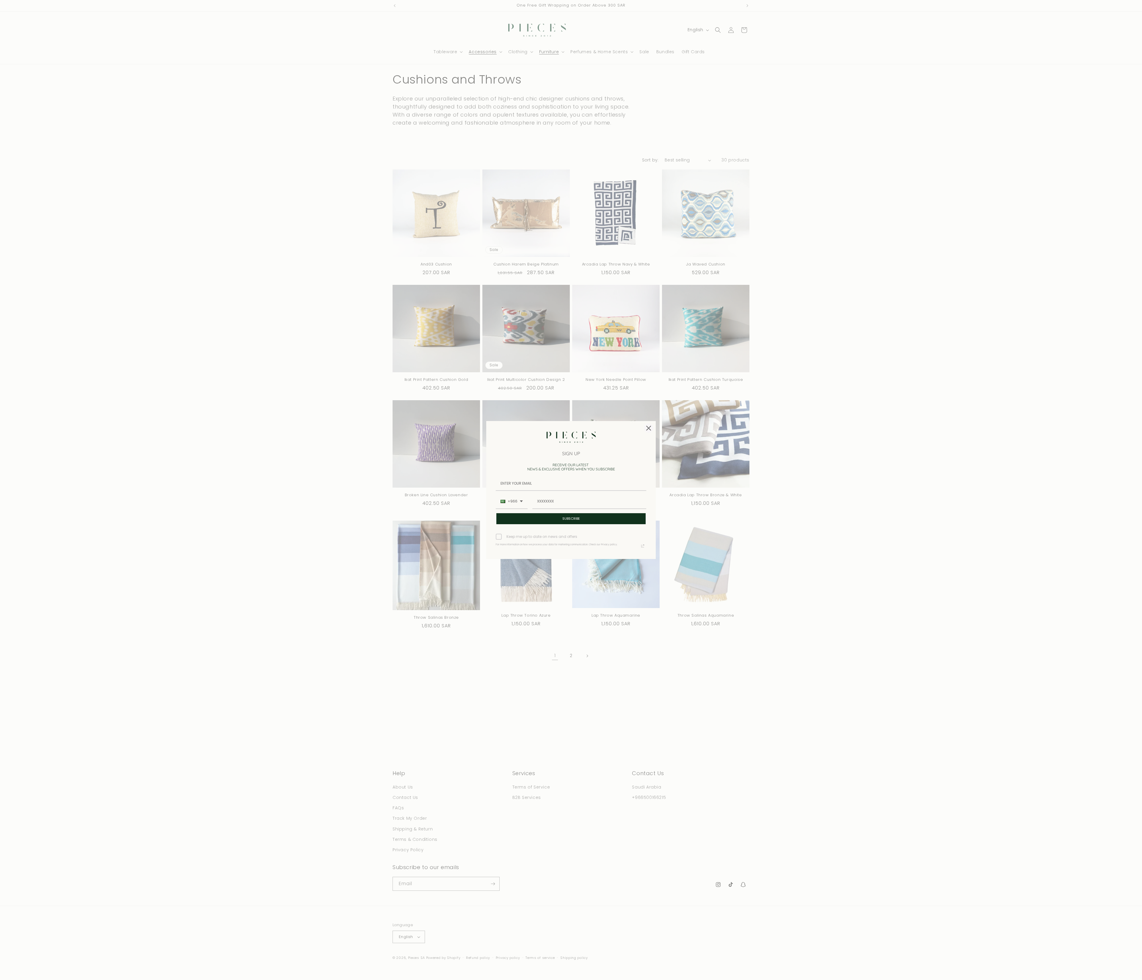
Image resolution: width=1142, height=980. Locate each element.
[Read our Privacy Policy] (642, 545)
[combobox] (512, 501)
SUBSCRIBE (571, 518)
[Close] (648, 428)
